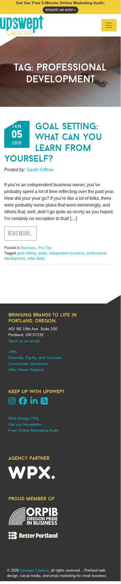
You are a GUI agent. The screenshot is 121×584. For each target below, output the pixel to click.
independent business (67, 253)
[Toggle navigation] (109, 25)
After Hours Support (26, 369)
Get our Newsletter (25, 424)
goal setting (26, 253)
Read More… (20, 233)
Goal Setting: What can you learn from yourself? (53, 142)
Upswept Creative (34, 570)
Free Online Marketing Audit (33, 430)
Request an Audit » (60, 10)
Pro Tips (45, 248)
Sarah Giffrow (40, 169)
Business (28, 248)
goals (42, 253)
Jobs (12, 351)
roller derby (36, 258)
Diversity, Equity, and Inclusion (35, 357)
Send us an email (23, 341)
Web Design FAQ (23, 418)
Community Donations (28, 363)
